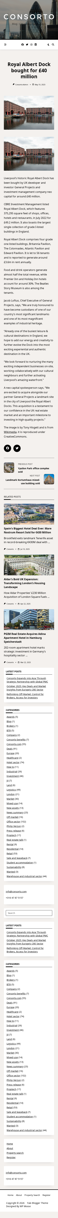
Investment (13, 776)
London (11, 794)
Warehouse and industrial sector (24, 876)
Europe (10, 753)
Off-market (12, 817)
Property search (15, 1152)
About (10, 1148)
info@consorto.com (16, 891)
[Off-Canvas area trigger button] (5, 44)
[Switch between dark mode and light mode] (48, 44)
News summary (15, 812)
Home (10, 1143)
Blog (9, 721)
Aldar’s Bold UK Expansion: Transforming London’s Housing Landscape (24, 583)
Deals (10, 748)
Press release (14, 830)
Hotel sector (13, 762)
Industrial (12, 771)
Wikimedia (10, 432)
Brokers (11, 725)
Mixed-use (12, 803)
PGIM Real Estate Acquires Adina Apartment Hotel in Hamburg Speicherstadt (25, 637)
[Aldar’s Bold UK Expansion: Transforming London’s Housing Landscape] (29, 564)
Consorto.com (14, 744)
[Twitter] (27, 44)
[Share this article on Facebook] (7, 448)
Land (9, 785)
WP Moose (25, 1206)
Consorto (10, 549)
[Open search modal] (53, 44)
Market (10, 798)
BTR (9, 730)
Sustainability (14, 867)
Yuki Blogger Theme (37, 1202)
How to (10, 766)
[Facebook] (22, 44)
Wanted (11, 871)
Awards (11, 716)
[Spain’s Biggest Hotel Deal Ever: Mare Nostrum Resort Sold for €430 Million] (29, 514)
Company (12, 735)
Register (11, 1157)
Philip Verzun (14, 826)
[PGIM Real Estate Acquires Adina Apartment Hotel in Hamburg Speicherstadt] (29, 619)
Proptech (11, 835)
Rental (10, 844)
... (49, 542)
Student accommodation (20, 862)
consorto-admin (21, 84)
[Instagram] (31, 44)
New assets (13, 807)
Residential (13, 848)
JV (8, 780)
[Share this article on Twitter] (17, 448)
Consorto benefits (16, 739)
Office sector (13, 821)
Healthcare (12, 757)
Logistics (11, 789)
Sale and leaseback (17, 858)
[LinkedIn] (36, 44)
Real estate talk (15, 839)
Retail (10, 853)
